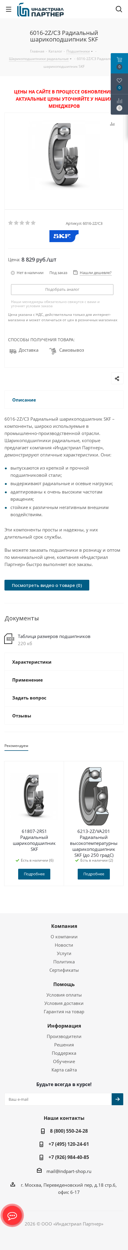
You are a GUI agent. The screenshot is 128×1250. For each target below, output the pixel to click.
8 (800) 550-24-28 (69, 1131)
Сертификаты (64, 970)
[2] (16, 223)
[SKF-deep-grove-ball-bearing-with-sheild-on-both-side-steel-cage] (64, 156)
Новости (64, 945)
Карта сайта (64, 1070)
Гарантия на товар (64, 1011)
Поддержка (64, 1053)
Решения (64, 1045)
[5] (33, 223)
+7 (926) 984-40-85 (69, 1157)
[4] (28, 223)
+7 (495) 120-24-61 (69, 1144)
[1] (11, 223)
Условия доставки (64, 1003)
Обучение (64, 1061)
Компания (64, 926)
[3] (22, 223)
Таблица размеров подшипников (54, 636)
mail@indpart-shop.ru (68, 1171)
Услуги (64, 953)
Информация (64, 1026)
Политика (64, 962)
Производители (64, 1036)
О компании (64, 937)
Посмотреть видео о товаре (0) (47, 585)
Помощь (64, 984)
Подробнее (34, 874)
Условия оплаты (64, 995)
